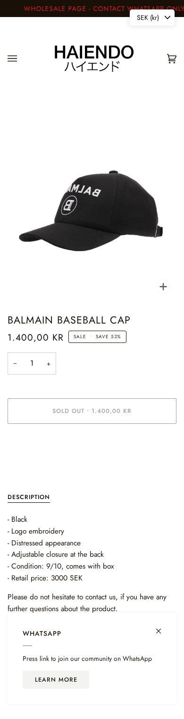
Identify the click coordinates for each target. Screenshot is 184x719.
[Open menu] (22, 58)
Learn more (56, 679)
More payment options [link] (37, 467)
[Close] (162, 627)
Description (29, 497)
